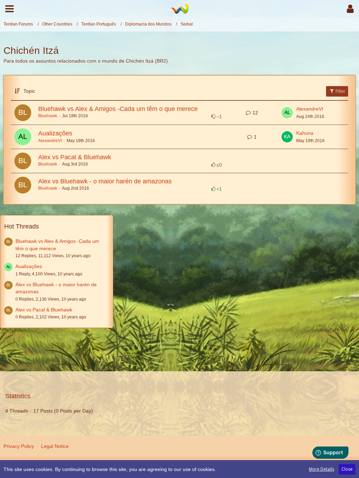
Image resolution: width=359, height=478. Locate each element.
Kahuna (304, 133)
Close (347, 469)
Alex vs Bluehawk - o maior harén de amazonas (105, 181)
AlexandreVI (309, 109)
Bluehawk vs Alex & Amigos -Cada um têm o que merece (118, 108)
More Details (321, 469)
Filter (339, 91)
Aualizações (55, 133)
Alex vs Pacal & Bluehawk (74, 157)
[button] (9, 8)
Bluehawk (47, 115)
